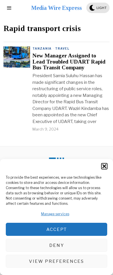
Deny (56, 245)
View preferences (56, 261)
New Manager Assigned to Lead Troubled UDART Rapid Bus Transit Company (68, 62)
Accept (56, 229)
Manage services (55, 214)
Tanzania (42, 48)
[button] (104, 166)
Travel (62, 48)
